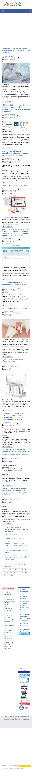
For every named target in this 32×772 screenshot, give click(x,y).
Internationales (11, 114)
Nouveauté (10, 188)
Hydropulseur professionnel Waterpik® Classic (12, 361)
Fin (12, 575)
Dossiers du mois (11, 457)
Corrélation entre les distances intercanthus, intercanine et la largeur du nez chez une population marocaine (16, 492)
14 (18, 572)
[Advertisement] (16, 29)
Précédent (13, 569)
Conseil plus (10, 311)
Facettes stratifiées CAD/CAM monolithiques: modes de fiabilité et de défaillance (16, 564)
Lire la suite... (8, 101)
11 (7, 572)
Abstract (9, 158)
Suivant (5, 575)
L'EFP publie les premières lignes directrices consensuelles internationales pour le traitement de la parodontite (16, 108)
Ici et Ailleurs (10, 56)
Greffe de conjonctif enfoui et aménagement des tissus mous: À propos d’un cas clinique (16, 529)
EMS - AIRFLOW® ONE (11, 534)
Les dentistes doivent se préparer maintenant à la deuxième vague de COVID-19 (16, 51)
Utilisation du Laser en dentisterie (14, 538)
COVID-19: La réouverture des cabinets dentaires (16, 551)
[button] (18, 57)
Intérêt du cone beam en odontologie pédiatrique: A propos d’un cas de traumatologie (15, 153)
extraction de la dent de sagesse (12, 351)
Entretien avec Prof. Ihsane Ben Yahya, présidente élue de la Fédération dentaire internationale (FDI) (16, 557)
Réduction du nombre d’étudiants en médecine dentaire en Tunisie (15, 284)
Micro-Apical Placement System (14, 186)
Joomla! (5, 719)
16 (26, 572)
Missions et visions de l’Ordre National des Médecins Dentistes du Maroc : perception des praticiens (16, 452)
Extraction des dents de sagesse (15, 308)
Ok (25, 766)
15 (22, 572)
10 (3, 572)
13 (15, 572)
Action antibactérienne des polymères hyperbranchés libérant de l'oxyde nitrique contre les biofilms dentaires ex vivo (15, 416)
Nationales (10, 238)
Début (5, 569)
